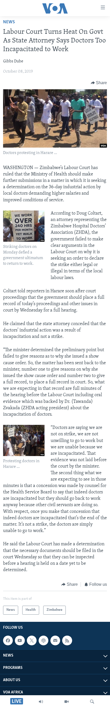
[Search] (92, 701)
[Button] (99, 83)
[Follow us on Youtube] (20, 640)
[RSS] (67, 640)
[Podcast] (43, 640)
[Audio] (41, 701)
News (9, 22)
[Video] (66, 701)
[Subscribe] (55, 640)
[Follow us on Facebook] (8, 640)
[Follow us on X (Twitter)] (32, 640)
